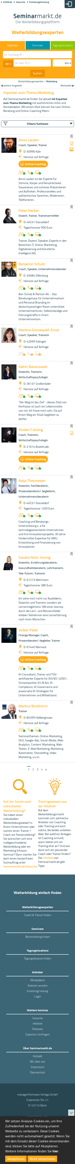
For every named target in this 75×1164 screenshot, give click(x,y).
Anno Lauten (29, 139)
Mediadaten (37, 980)
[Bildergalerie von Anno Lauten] (71, 149)
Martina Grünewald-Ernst (39, 329)
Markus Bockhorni (33, 706)
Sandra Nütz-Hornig (34, 557)
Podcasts (37, 1029)
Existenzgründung (39, 2)
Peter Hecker (29, 210)
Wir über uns (37, 1061)
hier (55, 1151)
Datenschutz (37, 1072)
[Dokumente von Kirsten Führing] (72, 433)
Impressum (37, 1067)
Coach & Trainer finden (37, 915)
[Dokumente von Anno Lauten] (72, 143)
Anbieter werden (38, 985)
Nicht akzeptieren (42, 1159)
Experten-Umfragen (37, 1034)
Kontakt (37, 1056)
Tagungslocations (63, 45)
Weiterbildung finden (37, 936)
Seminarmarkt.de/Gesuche (20, 866)
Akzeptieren (16, 1159)
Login (37, 996)
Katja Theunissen (32, 480)
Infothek (7, 2)
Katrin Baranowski (33, 366)
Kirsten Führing (31, 429)
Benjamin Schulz (32, 263)
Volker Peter (28, 630)
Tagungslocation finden (37, 958)
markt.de (37, 18)
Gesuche (20, 2)
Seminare (37, 45)
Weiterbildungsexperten (31, 81)
